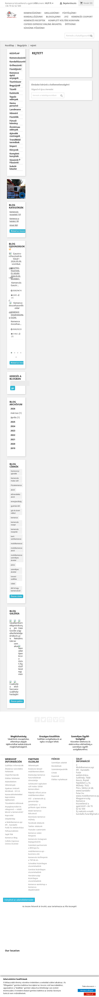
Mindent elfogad (86, 990)
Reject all (89, 994)
